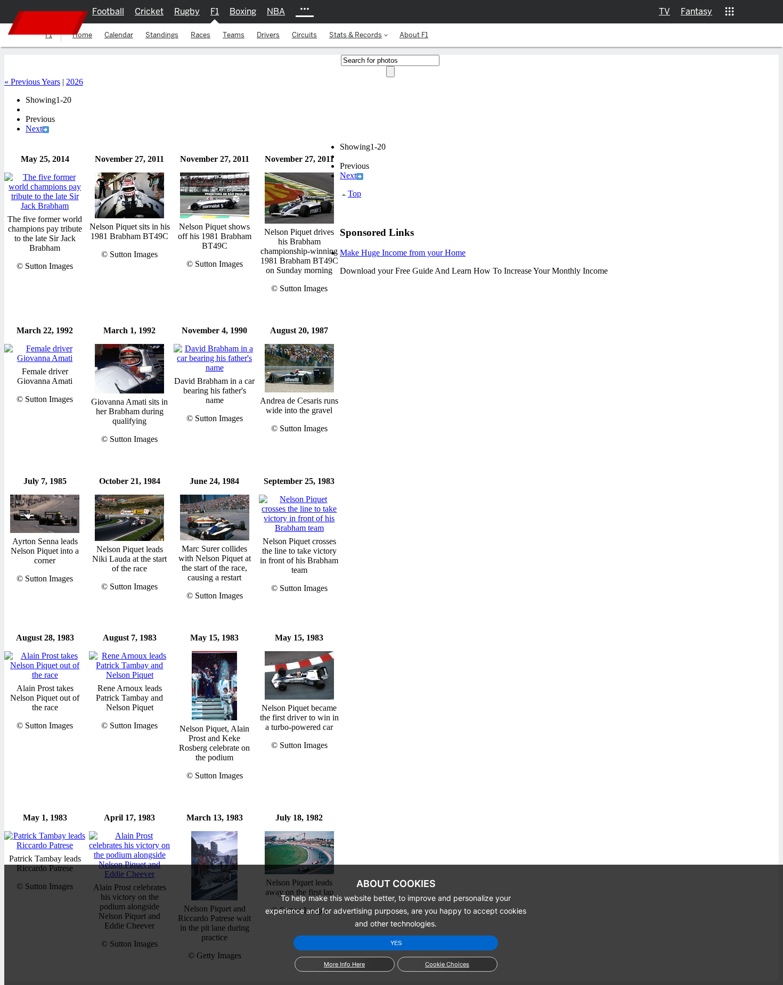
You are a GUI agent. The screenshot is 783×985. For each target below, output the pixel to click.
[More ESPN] (729, 11)
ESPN (48, 23)
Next (34, 128)
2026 (74, 81)
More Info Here (344, 964)
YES (396, 943)
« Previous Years (32, 81)
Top (354, 193)
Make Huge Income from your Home (403, 252)
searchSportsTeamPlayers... (760, 31)
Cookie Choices (447, 964)
